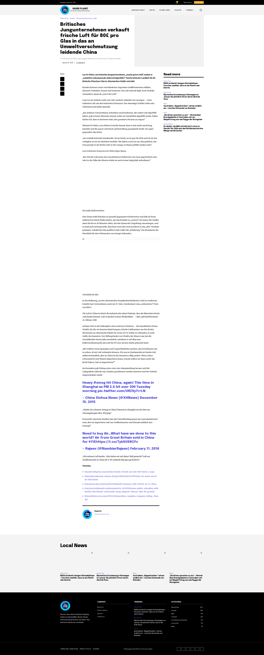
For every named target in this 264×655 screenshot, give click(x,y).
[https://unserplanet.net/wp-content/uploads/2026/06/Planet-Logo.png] (75, 10)
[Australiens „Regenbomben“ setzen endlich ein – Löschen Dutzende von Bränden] (150, 560)
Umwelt (72, 18)
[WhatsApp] (62, 94)
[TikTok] (188, 649)
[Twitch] (192, 649)
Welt (95, 18)
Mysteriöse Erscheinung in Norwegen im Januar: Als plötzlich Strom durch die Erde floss (182, 97)
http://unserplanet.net (101, 514)
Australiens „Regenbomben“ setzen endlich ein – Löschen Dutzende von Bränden (148, 578)
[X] (62, 84)
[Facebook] (62, 79)
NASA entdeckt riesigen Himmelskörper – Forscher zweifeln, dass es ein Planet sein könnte (182, 85)
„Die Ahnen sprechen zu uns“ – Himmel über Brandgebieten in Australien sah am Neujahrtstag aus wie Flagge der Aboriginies (183, 117)
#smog (99, 383)
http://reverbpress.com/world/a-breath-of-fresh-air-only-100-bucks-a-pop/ (119, 472)
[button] (201, 10)
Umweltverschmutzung (84, 18)
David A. (81, 63)
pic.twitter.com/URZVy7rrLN (122, 391)
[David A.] (87, 514)
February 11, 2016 (144, 448)
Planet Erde (64, 18)
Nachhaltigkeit (168, 124)
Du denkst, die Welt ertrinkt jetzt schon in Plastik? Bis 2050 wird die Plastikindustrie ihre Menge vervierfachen (183, 128)
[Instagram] (183, 649)
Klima (165, 104)
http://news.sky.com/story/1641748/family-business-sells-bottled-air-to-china (120, 484)
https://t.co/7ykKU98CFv (117, 442)
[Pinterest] (62, 89)
